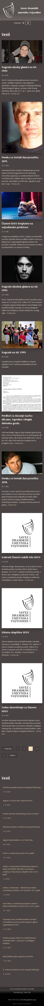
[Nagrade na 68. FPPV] (22, 334)
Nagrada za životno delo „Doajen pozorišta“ (18, 800)
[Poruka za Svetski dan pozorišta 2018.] (22, 462)
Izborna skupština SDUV (15, 632)
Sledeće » (13, 755)
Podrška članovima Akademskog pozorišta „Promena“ (21, 814)
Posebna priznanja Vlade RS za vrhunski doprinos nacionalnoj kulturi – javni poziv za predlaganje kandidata (19, 940)
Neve (14, 1004)
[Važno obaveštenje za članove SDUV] (22, 683)
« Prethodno (7, 749)
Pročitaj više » (15, 94)
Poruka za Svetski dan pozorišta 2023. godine (18, 853)
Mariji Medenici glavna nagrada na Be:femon (18, 956)
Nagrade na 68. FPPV (14, 352)
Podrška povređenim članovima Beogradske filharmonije (22, 787)
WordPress (27, 1004)
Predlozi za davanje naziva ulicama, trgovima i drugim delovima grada (17, 419)
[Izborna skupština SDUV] (22, 608)
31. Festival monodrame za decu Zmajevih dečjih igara (21, 970)
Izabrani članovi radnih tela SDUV (21, 557)
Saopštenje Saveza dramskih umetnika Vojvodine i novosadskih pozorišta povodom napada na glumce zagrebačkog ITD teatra (20, 922)
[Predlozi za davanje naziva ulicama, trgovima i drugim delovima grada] (22, 393)
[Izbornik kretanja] (28, 23)
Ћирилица (17, 23)
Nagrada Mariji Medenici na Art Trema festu (18, 840)
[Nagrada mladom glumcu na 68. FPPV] (22, 268)
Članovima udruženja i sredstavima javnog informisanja (21, 827)
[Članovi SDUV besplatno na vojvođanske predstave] (22, 205)
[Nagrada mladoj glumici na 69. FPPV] (22, 51)
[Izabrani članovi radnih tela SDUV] (22, 533)
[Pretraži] (23, 23)
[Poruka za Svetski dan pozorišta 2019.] (22, 127)
